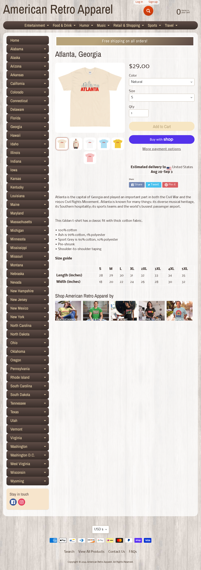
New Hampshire (29, 291)
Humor (86, 26)
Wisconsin (29, 473)
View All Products (91, 552)
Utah (29, 421)
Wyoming (29, 481)
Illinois (29, 153)
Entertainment (37, 26)
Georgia (29, 127)
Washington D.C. (29, 455)
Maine (29, 205)
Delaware (29, 110)
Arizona (29, 67)
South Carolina (29, 386)
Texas (29, 412)
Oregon (29, 360)
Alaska (29, 58)
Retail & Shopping (129, 26)
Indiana (29, 162)
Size (132, 91)
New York (29, 317)
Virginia (29, 438)
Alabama (29, 49)
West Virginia (29, 464)
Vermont (29, 429)
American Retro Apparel (58, 9)
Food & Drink (65, 26)
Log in (139, 2)
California (29, 84)
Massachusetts (29, 222)
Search (69, 552)
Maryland (29, 213)
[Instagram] (21, 502)
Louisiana (29, 196)
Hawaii (29, 136)
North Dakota (29, 334)
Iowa (29, 170)
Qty (131, 107)
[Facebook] (13, 502)
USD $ (98, 529)
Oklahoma (29, 352)
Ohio (29, 343)
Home (14, 40)
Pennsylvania (29, 369)
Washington (29, 447)
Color (133, 76)
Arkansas (29, 75)
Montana (29, 265)
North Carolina (29, 326)
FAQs (133, 552)
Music (104, 26)
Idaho (29, 144)
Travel (171, 26)
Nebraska (29, 274)
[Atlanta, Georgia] (62, 143)
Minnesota (29, 239)
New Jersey (29, 300)
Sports (155, 26)
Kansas (29, 179)
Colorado (29, 92)
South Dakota (29, 395)
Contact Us (116, 552)
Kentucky (29, 188)
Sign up (153, 2)
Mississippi (29, 248)
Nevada (29, 283)
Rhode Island (29, 378)
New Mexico (29, 308)
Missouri (29, 257)
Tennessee (29, 404)
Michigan (29, 231)
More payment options (162, 149)
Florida (29, 118)
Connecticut (29, 101)
